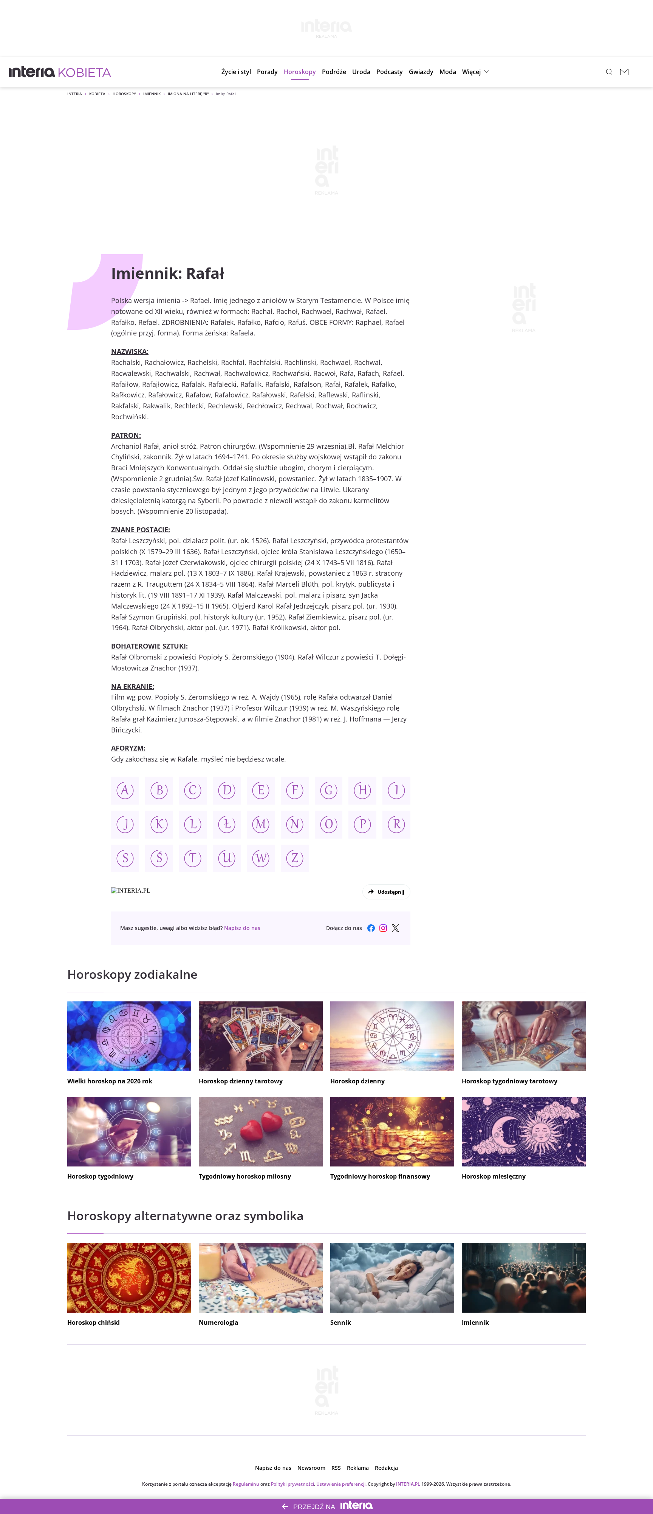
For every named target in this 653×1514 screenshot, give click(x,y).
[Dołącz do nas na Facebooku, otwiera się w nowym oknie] (371, 928)
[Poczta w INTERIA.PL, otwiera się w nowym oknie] (624, 72)
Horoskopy (124, 93)
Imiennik (152, 93)
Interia (74, 93)
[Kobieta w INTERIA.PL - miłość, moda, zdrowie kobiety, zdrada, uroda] (85, 72)
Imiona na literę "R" (188, 93)
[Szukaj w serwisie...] (609, 72)
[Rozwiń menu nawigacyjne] (639, 72)
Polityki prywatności (292, 1484)
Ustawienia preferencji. (341, 1484)
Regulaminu (246, 1484)
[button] (300, 72)
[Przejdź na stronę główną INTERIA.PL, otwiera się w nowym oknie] (32, 72)
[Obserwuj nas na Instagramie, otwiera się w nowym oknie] (383, 928)
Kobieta (97, 93)
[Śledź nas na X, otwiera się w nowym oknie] (395, 928)
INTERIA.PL (408, 1484)
